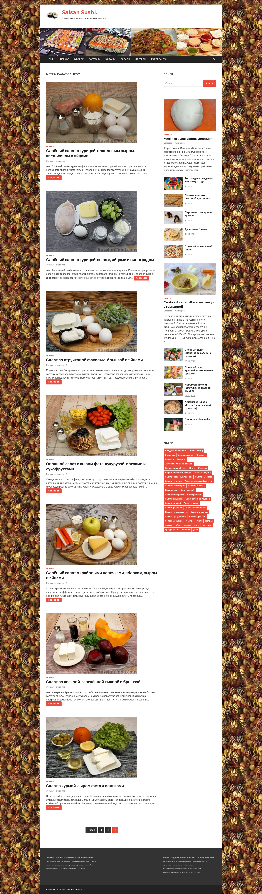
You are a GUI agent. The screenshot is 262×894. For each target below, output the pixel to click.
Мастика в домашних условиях (188, 138)
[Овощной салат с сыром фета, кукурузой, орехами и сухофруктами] (102, 427)
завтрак (209, 521)
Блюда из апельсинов (175, 450)
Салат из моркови (203, 477)
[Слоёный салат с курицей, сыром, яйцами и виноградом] (102, 222)
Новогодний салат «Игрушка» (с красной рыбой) (198, 387)
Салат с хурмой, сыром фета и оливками (85, 785)
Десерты (140, 59)
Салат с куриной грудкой (198, 499)
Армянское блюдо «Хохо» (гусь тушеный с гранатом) (199, 405)
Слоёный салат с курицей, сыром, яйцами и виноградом (100, 259)
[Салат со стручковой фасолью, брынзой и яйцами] (102, 323)
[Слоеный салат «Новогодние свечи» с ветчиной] (173, 360)
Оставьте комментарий (56, 161)
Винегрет (200, 455)
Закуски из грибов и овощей (178, 463)
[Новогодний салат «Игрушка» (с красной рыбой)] (173, 395)
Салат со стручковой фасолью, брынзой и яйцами (94, 359)
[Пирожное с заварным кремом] (173, 222)
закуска (168, 525)
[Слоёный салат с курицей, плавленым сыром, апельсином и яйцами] (102, 113)
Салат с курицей (173, 503)
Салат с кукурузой (174, 499)
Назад (91, 829)
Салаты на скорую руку (176, 512)
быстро (190, 521)
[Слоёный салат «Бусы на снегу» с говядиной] (190, 295)
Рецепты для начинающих (178, 472)
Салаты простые (197, 516)
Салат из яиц (171, 490)
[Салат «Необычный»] (173, 429)
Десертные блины (196, 229)
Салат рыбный (194, 494)
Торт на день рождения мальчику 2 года (199, 180)
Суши (52, 59)
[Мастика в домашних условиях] (190, 131)
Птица (192, 468)
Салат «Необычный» (197, 419)
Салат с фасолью (173, 507)
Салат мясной (187, 490)
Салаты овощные (199, 512)
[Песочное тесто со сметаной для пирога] (173, 205)
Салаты (125, 59)
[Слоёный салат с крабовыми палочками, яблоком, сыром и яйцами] (102, 536)
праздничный (171, 529)
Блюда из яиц (196, 450)
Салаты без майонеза (195, 507)
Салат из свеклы (196, 485)
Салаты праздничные (175, 516)
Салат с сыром (191, 503)
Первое (64, 59)
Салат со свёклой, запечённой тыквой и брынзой (93, 681)
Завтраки (94, 59)
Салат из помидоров (175, 485)
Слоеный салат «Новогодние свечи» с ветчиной (198, 352)
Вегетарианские (185, 455)
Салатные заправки (174, 494)
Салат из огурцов (173, 481)
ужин (195, 529)
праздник (206, 525)
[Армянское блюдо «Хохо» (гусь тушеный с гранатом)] (173, 412)
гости (199, 521)
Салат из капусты (202, 472)
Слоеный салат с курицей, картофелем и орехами (199, 370)
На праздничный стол (175, 468)
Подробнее (53, 178)
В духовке (170, 455)
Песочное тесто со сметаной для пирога (197, 197)
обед (178, 525)
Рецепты (202, 468)
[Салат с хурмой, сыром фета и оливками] (102, 748)
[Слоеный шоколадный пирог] (173, 256)
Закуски (110, 59)
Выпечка (169, 459)
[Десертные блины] (173, 239)
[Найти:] (190, 83)
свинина (186, 529)
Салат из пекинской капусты (198, 481)
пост (196, 525)
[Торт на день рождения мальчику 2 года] (173, 188)
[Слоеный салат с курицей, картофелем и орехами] (173, 377)
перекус (187, 525)
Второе (79, 59)
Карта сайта (158, 59)
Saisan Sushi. (79, 12)
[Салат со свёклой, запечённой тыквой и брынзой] (102, 644)
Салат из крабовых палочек (178, 477)
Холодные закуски (174, 521)
